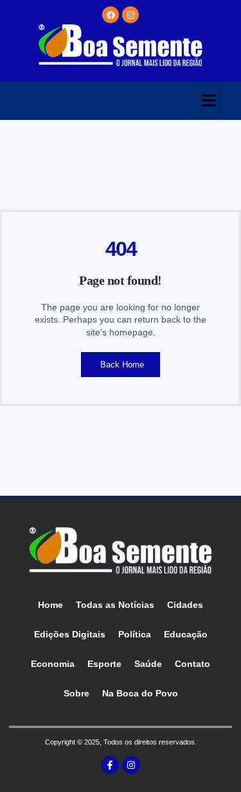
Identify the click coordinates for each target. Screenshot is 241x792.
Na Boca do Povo (140, 693)
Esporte (104, 664)
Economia (53, 664)
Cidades (185, 605)
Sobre (76, 693)
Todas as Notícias (115, 605)
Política (134, 634)
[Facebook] (110, 14)
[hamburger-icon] (206, 101)
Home (50, 605)
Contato (192, 664)
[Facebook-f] (110, 765)
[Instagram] (130, 14)
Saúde (148, 664)
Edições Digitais (69, 634)
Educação (186, 634)
